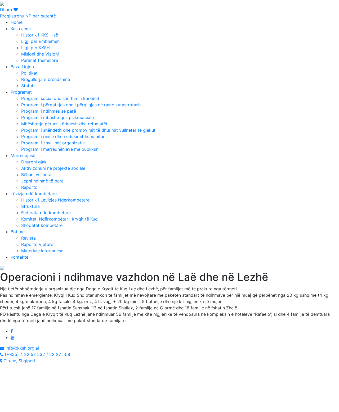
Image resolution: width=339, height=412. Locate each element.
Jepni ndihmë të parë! (43, 181)
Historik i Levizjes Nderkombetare (55, 200)
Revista (28, 238)
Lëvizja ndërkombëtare (34, 193)
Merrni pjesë (23, 155)
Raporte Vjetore (37, 244)
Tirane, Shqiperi (18, 360)
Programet (21, 92)
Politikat (29, 73)
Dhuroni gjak (34, 161)
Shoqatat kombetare (42, 225)
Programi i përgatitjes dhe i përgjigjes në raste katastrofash (81, 104)
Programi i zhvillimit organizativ (53, 142)
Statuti (27, 85)
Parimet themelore (39, 60)
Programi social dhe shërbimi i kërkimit (60, 98)
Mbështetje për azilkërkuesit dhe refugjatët (64, 123)
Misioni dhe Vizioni (40, 54)
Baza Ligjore (23, 66)
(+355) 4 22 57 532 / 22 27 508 (36, 354)
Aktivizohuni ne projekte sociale (53, 168)
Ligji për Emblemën (40, 41)
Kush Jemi (21, 28)
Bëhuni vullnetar (37, 174)
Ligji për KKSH (35, 47)
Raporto (29, 187)
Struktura (30, 206)
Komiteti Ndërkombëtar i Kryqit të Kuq (59, 219)
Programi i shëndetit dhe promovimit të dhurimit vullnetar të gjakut (88, 130)
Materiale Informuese (42, 250)
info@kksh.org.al (21, 348)
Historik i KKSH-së (39, 35)
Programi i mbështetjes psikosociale (57, 117)
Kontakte (19, 257)
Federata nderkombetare (46, 212)
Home (17, 22)
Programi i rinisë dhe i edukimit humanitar (63, 136)
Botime (18, 231)
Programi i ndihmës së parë (48, 111)
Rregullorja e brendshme (45, 79)
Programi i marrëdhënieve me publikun (60, 149)
